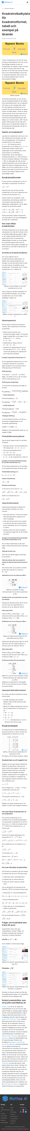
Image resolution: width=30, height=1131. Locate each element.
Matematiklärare (4, 1122)
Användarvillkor (14, 1118)
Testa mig (3, 1113)
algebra (13, 1042)
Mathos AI (5, 1006)
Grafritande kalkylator (5, 1110)
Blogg (11, 1109)
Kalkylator (3, 1120)
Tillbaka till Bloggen (9, 8)
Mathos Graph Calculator (10, 1036)
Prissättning (13, 1121)
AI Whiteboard (4, 1118)
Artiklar (12, 1107)
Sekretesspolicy (14, 1116)
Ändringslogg (13, 1112)
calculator (5, 1038)
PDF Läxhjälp (4, 1115)
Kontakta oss (23, 1107)
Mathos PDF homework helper (11, 1019)
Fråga (2, 1107)
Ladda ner (12, 1123)
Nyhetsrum (12, 1114)
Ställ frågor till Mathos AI (12, 1084)
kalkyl (13, 1044)
